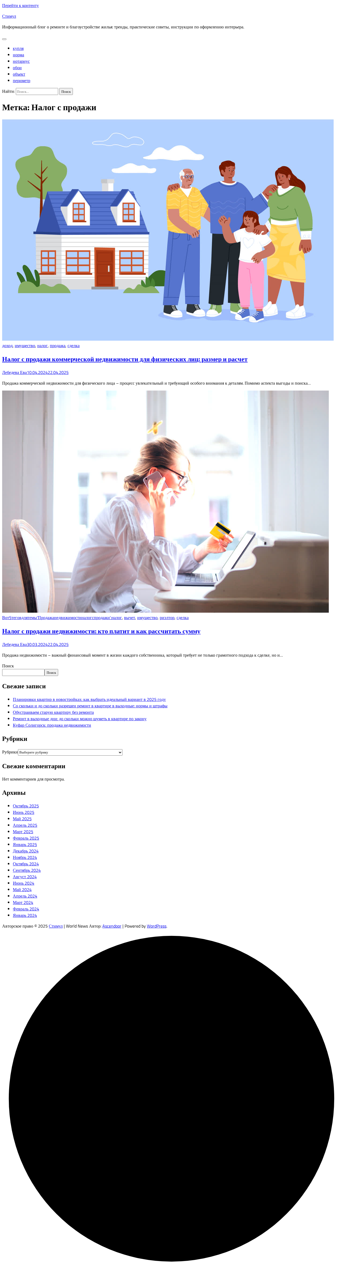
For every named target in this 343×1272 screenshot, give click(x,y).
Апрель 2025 (25, 825)
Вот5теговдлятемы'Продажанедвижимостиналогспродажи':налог (62, 617)
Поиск (8, 666)
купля (18, 48)
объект (19, 74)
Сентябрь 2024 (27, 870)
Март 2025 (23, 831)
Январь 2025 (25, 844)
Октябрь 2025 (26, 806)
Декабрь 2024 (26, 851)
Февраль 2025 (26, 838)
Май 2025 (22, 818)
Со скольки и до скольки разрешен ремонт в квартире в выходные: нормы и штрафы (90, 706)
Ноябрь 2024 (25, 857)
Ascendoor (111, 926)
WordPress (156, 926)
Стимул (9, 16)
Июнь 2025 (23, 812)
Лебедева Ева (14, 372)
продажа (57, 345)
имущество (25, 345)
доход (7, 345)
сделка (74, 345)
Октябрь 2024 (26, 864)
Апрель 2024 (25, 896)
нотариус (21, 61)
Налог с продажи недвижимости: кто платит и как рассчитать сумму (101, 631)
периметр (21, 80)
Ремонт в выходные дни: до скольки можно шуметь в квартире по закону (80, 718)
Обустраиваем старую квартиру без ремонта (53, 712)
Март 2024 (23, 902)
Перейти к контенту (20, 5)
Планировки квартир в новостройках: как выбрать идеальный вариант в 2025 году (89, 699)
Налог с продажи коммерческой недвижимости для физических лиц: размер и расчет (125, 359)
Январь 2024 (25, 915)
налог (42, 345)
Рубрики (10, 752)
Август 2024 (25, 876)
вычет (129, 617)
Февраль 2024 (26, 909)
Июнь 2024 (23, 883)
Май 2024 (22, 889)
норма (18, 55)
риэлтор (167, 617)
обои (17, 67)
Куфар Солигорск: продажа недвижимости (52, 725)
